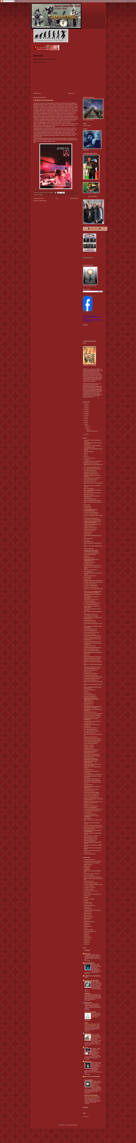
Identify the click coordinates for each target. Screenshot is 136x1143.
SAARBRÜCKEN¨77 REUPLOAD (91, 724)
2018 (85, 420)
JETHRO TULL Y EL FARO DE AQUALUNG (93, 588)
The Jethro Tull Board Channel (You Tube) (93, 884)
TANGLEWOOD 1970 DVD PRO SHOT (92, 774)
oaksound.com (87, 932)
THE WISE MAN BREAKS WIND (91, 792)
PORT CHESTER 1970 (89, 694)
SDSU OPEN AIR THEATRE (90, 743)
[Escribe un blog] (59, 192)
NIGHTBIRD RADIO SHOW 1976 (91, 668)
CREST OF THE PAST (89, 530)
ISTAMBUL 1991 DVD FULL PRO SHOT (92, 580)
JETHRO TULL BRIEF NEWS (90, 585)
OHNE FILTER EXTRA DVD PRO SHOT (92, 676)
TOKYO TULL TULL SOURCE (90, 795)
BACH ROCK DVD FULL (89, 481)
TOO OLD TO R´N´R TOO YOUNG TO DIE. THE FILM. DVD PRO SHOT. (93, 802)
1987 (85, 453)
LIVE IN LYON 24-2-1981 (89, 622)
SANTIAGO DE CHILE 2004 (90, 737)
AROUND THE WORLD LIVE (90, 473)
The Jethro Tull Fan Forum (89, 887)
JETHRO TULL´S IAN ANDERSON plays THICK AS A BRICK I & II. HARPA (92, 592)
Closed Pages (87, 534)
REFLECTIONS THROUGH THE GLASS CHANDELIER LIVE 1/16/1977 (92, 707)
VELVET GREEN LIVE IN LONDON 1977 (93, 820)
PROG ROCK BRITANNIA (89, 696)
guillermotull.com (87, 918)
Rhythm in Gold (88, 1002)
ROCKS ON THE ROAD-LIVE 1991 (91, 717)
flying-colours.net (87, 915)
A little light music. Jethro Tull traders (92, 862)
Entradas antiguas (74, 198)
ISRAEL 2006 (87, 579)
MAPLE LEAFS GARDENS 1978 (91, 650)
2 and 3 (85, 456)
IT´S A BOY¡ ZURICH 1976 (89, 584)
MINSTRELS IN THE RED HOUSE (91, 660)
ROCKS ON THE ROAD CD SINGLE (92, 715)
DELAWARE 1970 (88, 541)
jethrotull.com (87, 924)
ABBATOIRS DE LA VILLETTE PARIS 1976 (93, 464)
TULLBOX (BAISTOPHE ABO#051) (91, 810)
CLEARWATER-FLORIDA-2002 (91, 518)
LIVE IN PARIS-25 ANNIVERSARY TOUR (93, 623)
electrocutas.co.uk (88, 913)
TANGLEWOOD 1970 (88, 447)
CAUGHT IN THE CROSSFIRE (90, 512)
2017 (85, 418)
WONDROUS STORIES (89, 840)
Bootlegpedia (87, 869)
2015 (85, 417)
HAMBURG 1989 (87, 564)
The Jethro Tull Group (88, 889)
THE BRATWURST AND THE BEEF (91, 780)
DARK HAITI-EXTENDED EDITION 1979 (92, 535)
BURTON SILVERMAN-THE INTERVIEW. (93, 502)
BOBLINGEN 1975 (88, 494)
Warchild (86, 900)
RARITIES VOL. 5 (88, 705)
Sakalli (86, 1022)
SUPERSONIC (87, 772)
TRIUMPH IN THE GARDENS (90, 806)
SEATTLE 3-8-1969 (88, 745)
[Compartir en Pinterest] (64, 192)
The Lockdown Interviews (89, 814)
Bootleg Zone (87, 867)
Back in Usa (86, 504)
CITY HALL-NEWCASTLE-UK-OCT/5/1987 (93, 515)
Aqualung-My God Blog (87, 295)
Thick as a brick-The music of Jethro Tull (92, 894)
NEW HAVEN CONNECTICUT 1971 (91, 667)
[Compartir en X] (61, 192)
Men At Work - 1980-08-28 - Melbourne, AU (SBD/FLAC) (96, 1049)
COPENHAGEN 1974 (88, 526)
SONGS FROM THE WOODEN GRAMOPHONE (90, 762)
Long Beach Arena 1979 (89, 646)
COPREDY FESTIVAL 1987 (90, 527)
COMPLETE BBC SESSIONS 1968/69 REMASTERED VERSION (92, 522)
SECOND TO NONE (88, 746)
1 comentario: (51, 192)
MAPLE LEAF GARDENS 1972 (90, 649)
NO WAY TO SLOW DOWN (90, 670)
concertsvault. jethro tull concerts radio (92, 910)
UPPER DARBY (87, 818)
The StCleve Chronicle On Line (90, 890)
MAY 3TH (86, 655)
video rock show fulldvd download (92, 1076)
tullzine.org (86, 944)
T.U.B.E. (86, 1047)
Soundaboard (88, 1033)
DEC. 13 (86, 540)
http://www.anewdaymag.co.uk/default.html (93, 386)
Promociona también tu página (88, 312)
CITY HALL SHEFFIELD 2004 (90, 514)
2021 (85, 424)
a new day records (88, 903)
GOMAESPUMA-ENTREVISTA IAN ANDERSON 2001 (91, 560)
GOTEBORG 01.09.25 (89, 562)
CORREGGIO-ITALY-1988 (89, 529)
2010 (85, 407)
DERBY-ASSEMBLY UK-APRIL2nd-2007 (93, 543)
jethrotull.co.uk (87, 923)
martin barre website (88, 929)
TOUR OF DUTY (87, 804)
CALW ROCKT (87, 508)
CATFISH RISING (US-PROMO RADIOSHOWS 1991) (90, 510)
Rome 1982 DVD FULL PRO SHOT (91, 721)
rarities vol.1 (86, 852)
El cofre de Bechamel (89, 963)
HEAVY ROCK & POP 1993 (90, 569)
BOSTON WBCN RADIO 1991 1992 (91, 500)
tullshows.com (87, 940)
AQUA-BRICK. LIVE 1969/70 (90, 472)
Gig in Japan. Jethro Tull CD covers (91, 873)
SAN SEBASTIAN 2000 (89, 732)
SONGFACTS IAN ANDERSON (90, 750)
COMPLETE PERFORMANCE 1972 (91, 524)
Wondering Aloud (88, 902)
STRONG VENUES (88, 769)
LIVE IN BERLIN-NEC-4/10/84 (90, 616)
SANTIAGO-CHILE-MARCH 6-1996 (91, 738)
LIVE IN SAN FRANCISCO (89, 630)
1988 (85, 455)
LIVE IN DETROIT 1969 (89, 620)
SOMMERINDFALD (88, 748)
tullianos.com (87, 939)
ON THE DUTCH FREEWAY (90, 680)
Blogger (75, 1125)
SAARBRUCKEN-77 (88, 723)
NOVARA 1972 (87, 672)
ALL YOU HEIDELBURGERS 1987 (91, 467)
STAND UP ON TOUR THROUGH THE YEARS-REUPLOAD (92, 765)
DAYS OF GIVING (88, 538)
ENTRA (84, 343)
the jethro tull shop (88, 937)
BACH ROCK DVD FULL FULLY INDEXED (93, 483)
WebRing (95, 196)
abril (86, 427)
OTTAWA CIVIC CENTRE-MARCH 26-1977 (93, 684)
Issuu (40, 93)
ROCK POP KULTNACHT (89, 712)
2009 (85, 405)
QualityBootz (87, 993)
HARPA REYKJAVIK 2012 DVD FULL (92, 565)
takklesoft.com (87, 936)
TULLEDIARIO (87, 812)
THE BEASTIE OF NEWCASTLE (91, 778)
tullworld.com (87, 942)
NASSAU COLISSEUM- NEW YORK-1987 (93, 664)
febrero (87, 426)
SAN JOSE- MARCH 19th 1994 (90, 731)
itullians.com (86, 920)
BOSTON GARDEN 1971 (89, 498)
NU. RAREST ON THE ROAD (90, 673)
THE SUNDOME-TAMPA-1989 (90, 789)
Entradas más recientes (39, 198)
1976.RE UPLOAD (88, 451)
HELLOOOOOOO (88, 571)
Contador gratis (86, 1116)
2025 (85, 434)
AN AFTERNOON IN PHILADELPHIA (92, 469)
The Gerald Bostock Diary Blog (90, 882)
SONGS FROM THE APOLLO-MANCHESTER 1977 (90, 752)
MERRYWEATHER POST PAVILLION (92, 656)
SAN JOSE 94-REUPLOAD (90, 729)
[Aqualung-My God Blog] (87, 310)
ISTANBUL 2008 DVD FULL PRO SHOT (92, 582)
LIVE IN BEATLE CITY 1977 (90, 614)
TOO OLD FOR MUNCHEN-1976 (91, 797)
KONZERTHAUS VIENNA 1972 (90, 599)
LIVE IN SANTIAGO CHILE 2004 (91, 632)
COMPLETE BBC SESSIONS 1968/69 (92, 520)
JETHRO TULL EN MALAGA (90, 587)
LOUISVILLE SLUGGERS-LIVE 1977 (92, 641)
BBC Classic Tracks (88, 488)
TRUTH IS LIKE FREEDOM (90, 807)
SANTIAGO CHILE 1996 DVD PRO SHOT (93, 734)
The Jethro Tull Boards (89, 886)
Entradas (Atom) (42, 200)
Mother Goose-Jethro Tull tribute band (92, 876)
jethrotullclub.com (88, 926)
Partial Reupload (88, 954)
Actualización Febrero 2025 (90, 479)
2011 (85, 409)
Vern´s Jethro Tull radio (89, 899)
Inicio (57, 198)
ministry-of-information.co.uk (90, 931)
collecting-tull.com (88, 908)
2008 (85, 404)
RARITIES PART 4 (88, 703)
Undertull (86, 897)
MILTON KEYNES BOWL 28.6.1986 (91, 658)
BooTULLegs (87, 866)
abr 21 (88, 429)
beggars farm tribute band (89, 905)
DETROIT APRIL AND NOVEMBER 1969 (92, 546)
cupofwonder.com (88, 911)
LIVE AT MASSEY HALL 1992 (90, 604)
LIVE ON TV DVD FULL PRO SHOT (91, 637)
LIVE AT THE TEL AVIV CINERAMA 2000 (92, 611)
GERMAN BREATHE (88, 557)
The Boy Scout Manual (89, 881)
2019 (85, 422)
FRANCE (86, 556)
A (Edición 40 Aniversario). (43, 100)
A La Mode (40, 194)
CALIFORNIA (87, 506)
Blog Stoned (87, 950)
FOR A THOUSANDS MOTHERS (91, 553)
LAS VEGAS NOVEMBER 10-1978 (91, 603)
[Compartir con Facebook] (62, 192)
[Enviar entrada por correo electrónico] (55, 192)
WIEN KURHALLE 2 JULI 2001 (90, 835)
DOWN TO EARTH (88, 548)
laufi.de (85, 928)
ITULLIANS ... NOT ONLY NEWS (91, 980)
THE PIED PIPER (88, 784)
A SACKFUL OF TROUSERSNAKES (92, 445)
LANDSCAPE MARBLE (89, 601)
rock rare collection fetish (90, 1012)
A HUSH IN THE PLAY (89, 458)
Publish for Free (71, 93)
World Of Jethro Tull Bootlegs (91, 1095)
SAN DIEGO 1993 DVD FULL (90, 727)
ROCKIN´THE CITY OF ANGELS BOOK (92, 713)
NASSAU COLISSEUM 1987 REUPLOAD (93, 661)
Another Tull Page (88, 864)
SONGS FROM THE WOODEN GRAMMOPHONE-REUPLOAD (90, 759)
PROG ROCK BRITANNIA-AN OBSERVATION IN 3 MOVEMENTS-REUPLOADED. (91, 699)
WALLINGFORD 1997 (89, 828)
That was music (88, 1061)
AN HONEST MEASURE (89, 470)
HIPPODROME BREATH (89, 575)
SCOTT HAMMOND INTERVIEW (91, 741)
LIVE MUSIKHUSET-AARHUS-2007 (91, 635)
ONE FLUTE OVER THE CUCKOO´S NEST (93, 681)
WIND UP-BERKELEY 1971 (90, 839)
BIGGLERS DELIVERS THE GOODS (92, 492)
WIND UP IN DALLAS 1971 (90, 837)
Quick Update (87, 1003)
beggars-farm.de (87, 907)
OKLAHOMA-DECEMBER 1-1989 (91, 678)
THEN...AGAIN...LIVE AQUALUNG (91, 794)
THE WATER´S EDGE (88, 790)
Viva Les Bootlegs (89, 1080)
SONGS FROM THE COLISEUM (91, 754)
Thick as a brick (87, 892)
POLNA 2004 (87, 693)
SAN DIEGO (86, 726)
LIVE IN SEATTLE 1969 (89, 634)
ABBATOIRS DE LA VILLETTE (90, 463)
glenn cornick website (88, 916)
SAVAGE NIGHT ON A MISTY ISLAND (92, 740)
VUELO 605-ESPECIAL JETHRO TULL (92, 825)
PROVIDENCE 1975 (88, 701)
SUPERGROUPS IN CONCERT (91, 771)
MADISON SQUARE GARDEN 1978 (92, 647)
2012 (85, 411)
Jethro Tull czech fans (88, 875)
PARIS (85, 691)
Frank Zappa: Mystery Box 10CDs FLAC (93, 994)
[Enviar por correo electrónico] (58, 192)
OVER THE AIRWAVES (89, 689)
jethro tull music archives (89, 921)
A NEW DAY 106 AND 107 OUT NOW (92, 461)
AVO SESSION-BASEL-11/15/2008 (91, 478)
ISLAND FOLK (87, 577)
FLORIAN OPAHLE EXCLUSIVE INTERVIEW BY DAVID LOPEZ (91, 551)
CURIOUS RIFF (87, 532)
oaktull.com (86, 934)
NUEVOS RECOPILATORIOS (90, 675)
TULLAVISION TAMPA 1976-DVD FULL (92, 809)
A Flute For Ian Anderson (89, 859)
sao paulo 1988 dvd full (89, 853)
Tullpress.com (87, 895)
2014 (85, 415)
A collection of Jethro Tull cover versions (92, 861)
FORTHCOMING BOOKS (89, 554)
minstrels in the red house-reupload (91, 850)
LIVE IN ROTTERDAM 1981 (90, 629)
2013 (85, 413)
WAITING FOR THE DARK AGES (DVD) (92, 827)
